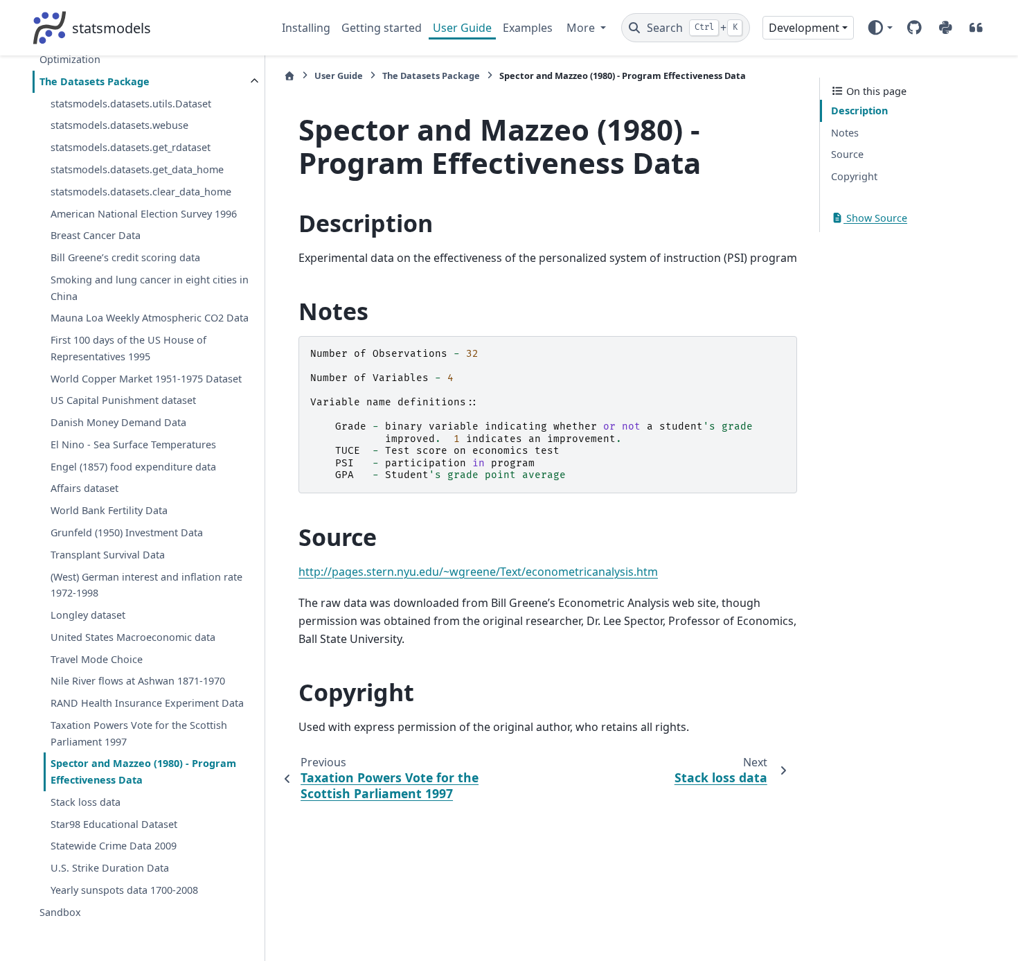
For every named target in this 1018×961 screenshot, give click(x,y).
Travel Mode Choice (97, 659)
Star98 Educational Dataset (114, 824)
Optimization (69, 59)
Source (847, 154)
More (582, 27)
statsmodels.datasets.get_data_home (137, 169)
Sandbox (60, 912)
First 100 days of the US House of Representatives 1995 (128, 348)
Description (859, 110)
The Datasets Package (94, 81)
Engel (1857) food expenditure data (133, 466)
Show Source (875, 217)
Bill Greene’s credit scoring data (125, 257)
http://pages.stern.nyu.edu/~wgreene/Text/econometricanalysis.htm (478, 571)
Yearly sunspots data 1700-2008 (124, 890)
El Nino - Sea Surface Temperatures (133, 444)
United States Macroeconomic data (133, 637)
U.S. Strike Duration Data (110, 867)
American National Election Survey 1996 (144, 213)
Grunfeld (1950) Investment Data (127, 532)
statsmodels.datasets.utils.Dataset (131, 103)
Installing (306, 27)
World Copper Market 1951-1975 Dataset (146, 378)
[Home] (289, 76)
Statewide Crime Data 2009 (114, 845)
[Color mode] (879, 27)
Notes (845, 132)
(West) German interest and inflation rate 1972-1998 (146, 585)
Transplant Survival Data (108, 554)
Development (804, 27)
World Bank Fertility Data (109, 510)
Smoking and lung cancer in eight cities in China (150, 288)
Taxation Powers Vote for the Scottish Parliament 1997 (139, 733)
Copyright (854, 176)
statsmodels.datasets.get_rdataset (131, 147)
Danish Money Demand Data (118, 422)
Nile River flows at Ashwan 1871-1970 (138, 680)
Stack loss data (85, 802)
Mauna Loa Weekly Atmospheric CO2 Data (150, 317)
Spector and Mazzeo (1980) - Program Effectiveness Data (143, 771)
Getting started (381, 27)
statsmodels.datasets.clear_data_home (141, 191)
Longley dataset (88, 614)
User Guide (462, 27)
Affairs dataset (84, 488)
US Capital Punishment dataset (123, 400)
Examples (528, 27)
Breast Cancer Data (96, 235)
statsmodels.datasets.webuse (119, 125)
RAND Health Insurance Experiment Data (147, 702)
